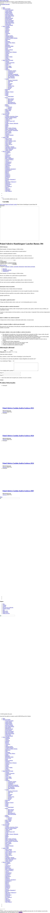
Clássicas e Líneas (9, 824)
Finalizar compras (6, 686)
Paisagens (7, 894)
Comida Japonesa (11, 860)
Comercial (7, 266)
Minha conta (5, 688)
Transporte (7, 839)
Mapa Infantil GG (11, 890)
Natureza (10, 896)
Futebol (6, 832)
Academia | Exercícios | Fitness (11, 904)
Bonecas (7, 820)
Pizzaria (9, 876)
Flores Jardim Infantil (9, 804)
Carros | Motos (8, 854)
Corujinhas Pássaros (9, 825)
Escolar (6, 910)
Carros (6, 823)
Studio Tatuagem (11, 866)
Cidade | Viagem (8, 907)
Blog (4, 681)
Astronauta (7, 818)
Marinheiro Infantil (9, 806)
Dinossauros (7, 827)
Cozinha (15, 204)
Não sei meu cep (3, 265)
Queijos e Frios (11, 874)
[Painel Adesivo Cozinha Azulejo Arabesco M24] (12, 510)
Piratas (6, 837)
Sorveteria (10, 875)
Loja (3, 687)
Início (1, 204)
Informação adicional (7, 270)
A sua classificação (4, 361)
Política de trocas (6, 691)
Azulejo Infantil (8, 799)
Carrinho (4, 682)
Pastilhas (9, 873)
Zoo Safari (7, 847)
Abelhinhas (7, 815)
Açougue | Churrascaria (13, 868)
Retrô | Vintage (8, 897)
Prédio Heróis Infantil (9, 811)
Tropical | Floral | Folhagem (11, 840)
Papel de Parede (6, 902)
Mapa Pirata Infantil (12, 891)
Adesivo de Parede (6, 797)
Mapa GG (10, 889)
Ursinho (7, 842)
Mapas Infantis (11, 887)
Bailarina (7, 819)
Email (1, 375)
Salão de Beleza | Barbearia (13, 863)
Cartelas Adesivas (8, 801)
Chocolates (10, 872)
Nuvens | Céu (8, 835)
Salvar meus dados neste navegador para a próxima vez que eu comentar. (16, 377)
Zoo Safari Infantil (9, 813)
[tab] (26, 268)
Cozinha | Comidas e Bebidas (11, 826)
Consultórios (10, 861)
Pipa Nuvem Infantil (9, 808)
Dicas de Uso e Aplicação (8, 685)
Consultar (14, 264)
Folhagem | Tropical (9, 880)
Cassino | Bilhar (8, 855)
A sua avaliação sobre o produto (7, 370)
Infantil (6, 883)
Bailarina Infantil (8, 800)
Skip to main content (4, 0)
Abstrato (7, 817)
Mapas (6, 886)
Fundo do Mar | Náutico (10, 831)
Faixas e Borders (6, 814)
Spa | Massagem (11, 865)
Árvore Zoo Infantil (9, 798)
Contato (4, 684)
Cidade (6, 856)
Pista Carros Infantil (9, 810)
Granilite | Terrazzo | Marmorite (11, 911)
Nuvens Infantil (8, 807)
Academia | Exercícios (9, 851)
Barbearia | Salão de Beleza (10, 906)
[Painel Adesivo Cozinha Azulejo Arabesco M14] (12, 538)
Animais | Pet (8, 852)
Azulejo (6, 853)
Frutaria (6, 881)
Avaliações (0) (6, 271)
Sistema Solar (8, 812)
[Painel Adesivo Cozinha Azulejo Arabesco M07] (12, 565)
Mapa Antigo (10, 888)
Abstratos (7, 849)
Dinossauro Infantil (9, 803)
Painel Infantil (11, 884)
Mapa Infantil (8, 805)
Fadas (6, 828)
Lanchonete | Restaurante (19, 266)
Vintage (6, 846)
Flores (6, 879)
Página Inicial (5, 689)
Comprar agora (3, 261)
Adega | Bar (10, 869)
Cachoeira (10, 895)
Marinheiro (7, 833)
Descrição (5, 268)
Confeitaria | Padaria (12, 859)
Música (6, 893)
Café (9, 870)
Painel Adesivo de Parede (8, 204)
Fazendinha (7, 830)
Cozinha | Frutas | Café (10, 909)
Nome (1, 372)
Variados (7, 844)
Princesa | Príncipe (9, 838)
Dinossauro (7, 877)
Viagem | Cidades (8, 845)
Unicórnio (7, 841)
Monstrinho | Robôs (9, 834)
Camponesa (7, 821)
